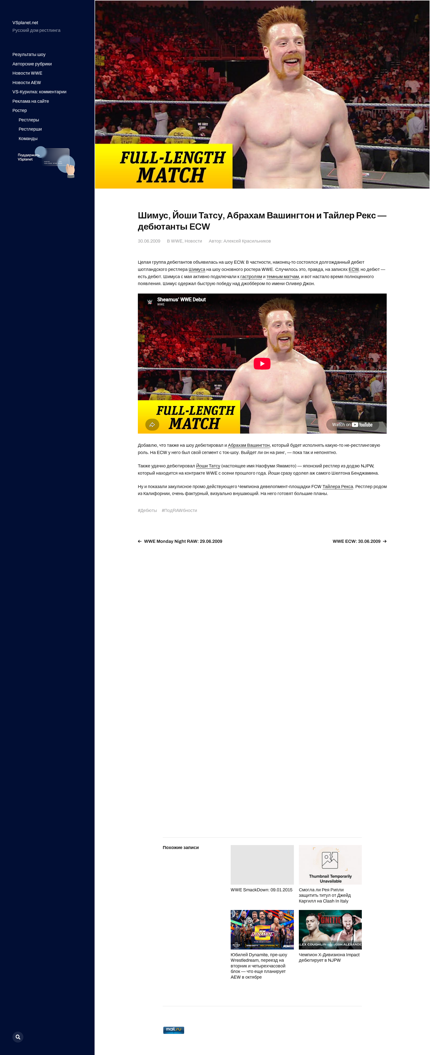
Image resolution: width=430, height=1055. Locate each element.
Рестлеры (29, 119)
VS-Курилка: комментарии (39, 91)
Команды (28, 138)
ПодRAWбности (180, 510)
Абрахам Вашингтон (249, 445)
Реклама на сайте (30, 101)
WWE (176, 241)
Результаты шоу (29, 54)
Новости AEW (26, 82)
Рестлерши (30, 129)
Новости (193, 241)
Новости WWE (27, 73)
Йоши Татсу (208, 465)
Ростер (19, 110)
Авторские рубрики (32, 63)
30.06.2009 (149, 241)
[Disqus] (262, 611)
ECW (353, 269)
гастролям (251, 276)
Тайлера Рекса (337, 486)
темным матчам (283, 276)
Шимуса (197, 269)
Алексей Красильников (247, 241)
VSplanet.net (25, 22)
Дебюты (148, 510)
